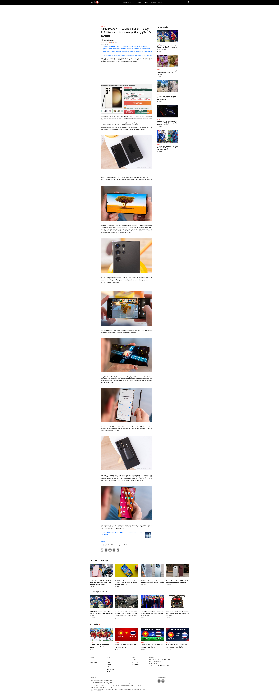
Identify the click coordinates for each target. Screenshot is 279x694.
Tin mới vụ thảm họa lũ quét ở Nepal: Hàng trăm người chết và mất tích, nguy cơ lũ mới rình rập (167, 97)
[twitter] (102, 550)
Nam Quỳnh (107, 38)
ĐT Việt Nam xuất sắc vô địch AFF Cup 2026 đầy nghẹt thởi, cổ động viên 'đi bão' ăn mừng (101, 646)
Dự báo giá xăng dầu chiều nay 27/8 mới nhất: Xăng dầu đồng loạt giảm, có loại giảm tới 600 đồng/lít (167, 148)
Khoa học (153, 2)
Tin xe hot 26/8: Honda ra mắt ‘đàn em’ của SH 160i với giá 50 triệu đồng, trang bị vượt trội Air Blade (177, 613)
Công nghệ (125, 2)
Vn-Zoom (109, 671)
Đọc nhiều (94, 624)
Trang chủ (92, 660)
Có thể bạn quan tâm (99, 592)
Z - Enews (146, 2)
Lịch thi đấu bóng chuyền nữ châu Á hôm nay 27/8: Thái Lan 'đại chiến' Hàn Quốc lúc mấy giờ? (167, 47)
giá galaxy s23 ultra (110, 545)
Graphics (136, 664)
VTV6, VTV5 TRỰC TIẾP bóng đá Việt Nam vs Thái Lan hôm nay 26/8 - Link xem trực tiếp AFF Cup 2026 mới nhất (152, 646)
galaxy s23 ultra (123, 545)
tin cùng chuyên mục (99, 561)
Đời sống (158, 69)
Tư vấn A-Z (103, 26)
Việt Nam (158, 44)
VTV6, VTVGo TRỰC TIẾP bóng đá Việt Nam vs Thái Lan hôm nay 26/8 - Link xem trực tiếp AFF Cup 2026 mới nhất (177, 646)
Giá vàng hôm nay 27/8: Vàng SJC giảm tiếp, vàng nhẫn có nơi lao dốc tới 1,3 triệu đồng (167, 72)
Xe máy (158, 119)
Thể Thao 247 (110, 669)
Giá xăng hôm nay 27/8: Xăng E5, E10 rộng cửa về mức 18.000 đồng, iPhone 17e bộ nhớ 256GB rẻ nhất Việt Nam (101, 582)
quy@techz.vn (155, 664)
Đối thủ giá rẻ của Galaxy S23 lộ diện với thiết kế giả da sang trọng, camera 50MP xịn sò (125, 46)
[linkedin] (117, 550)
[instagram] (110, 550)
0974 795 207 (161, 665)
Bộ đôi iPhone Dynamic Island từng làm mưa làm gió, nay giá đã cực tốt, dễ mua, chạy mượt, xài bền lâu (126, 582)
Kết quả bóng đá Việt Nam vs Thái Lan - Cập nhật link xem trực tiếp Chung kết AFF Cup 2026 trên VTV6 (126, 646)
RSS (108, 667)
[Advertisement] (126, 74)
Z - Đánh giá (138, 2)
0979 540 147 (157, 661)
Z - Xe (131, 2)
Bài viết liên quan (105, 44)
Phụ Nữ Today (93, 662)
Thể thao (160, 2)
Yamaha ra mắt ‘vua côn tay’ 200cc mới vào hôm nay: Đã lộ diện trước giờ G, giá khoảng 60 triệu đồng (167, 123)
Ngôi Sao (109, 664)
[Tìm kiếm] (187, 2)
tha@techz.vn (169, 665)
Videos (135, 660)
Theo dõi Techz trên (106, 42)
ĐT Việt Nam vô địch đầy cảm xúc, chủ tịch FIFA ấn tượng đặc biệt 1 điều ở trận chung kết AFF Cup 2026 (152, 613)
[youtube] (113, 550)
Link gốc (103, 541)
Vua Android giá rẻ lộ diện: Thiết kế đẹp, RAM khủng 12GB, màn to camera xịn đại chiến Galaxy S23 (127, 55)
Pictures (136, 662)
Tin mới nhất (162, 27)
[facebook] (106, 550)
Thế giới (158, 94)
